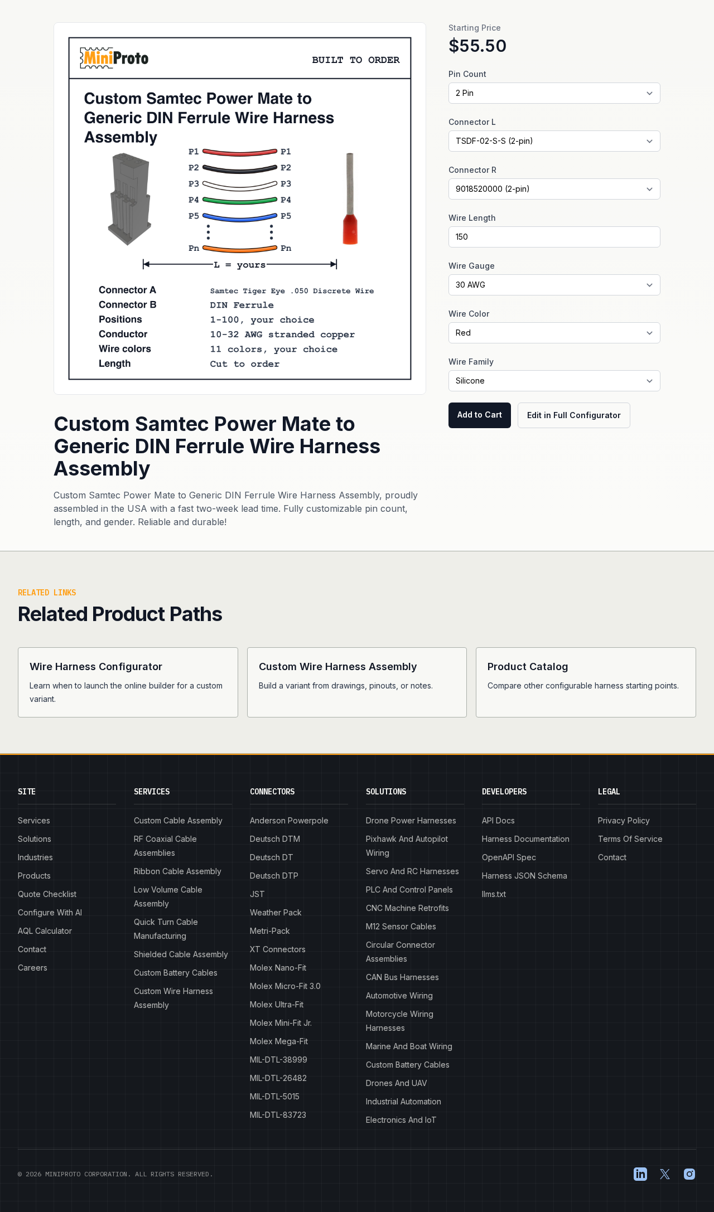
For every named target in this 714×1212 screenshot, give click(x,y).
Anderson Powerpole (289, 820)
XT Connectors (278, 949)
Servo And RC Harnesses (412, 871)
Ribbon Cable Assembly (177, 871)
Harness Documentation (526, 838)
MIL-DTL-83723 (278, 1114)
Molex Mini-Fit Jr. (281, 1022)
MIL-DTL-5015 (275, 1096)
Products (34, 875)
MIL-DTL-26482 (278, 1078)
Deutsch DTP (274, 875)
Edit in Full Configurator (574, 415)
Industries (35, 857)
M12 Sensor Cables (401, 926)
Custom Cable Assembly (178, 820)
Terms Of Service (630, 838)
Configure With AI (50, 912)
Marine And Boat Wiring (409, 1046)
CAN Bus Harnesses (402, 977)
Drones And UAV (396, 1083)
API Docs (498, 820)
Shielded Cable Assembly (181, 954)
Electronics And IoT (401, 1119)
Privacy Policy (624, 820)
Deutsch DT (271, 857)
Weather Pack (276, 912)
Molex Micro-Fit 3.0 (285, 986)
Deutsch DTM (275, 838)
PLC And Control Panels (409, 889)
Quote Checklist (47, 894)
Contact (32, 949)
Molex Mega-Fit (279, 1041)
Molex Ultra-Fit (276, 1004)
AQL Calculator (45, 930)
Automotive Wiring (399, 995)
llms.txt (494, 894)
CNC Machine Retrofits (407, 908)
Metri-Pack (270, 930)
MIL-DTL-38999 (278, 1059)
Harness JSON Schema (524, 875)
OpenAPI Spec (509, 857)
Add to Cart (479, 414)
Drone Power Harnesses (411, 820)
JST (257, 894)
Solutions (34, 838)
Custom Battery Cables (176, 972)
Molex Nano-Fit (278, 967)
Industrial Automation (403, 1101)
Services (34, 820)
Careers (32, 967)
